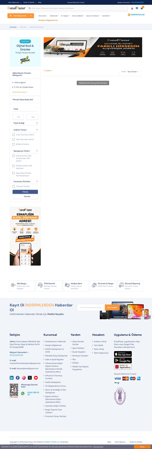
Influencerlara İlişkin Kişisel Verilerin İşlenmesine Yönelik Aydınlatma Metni (54, 367)
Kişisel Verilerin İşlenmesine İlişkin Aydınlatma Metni (53, 399)
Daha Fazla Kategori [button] (19, 92)
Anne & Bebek (77, 16)
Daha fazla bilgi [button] (98, 447)
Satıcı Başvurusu (13, 2)
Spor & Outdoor (92, 16)
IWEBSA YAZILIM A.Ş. (52, 442)
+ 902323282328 (137, 2)
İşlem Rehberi (78, 348)
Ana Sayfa (42, 16)
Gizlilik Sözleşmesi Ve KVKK (54, 350)
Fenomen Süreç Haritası (55, 416)
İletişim (75, 363)
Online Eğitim (20, 82)
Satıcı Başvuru (120, 442)
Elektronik (53, 16)
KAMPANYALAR (138, 14)
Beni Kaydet (112, 307)
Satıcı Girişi (99, 349)
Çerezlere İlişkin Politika (55, 406)
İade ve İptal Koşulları (54, 359)
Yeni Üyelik (98, 345)
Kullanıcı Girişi (100, 341)
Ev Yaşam (64, 16)
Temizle (27, 196)
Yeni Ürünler (132, 72)
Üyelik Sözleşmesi (53, 382)
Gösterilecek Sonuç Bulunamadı (93, 83)
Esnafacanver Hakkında (55, 341)
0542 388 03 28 (33, 393)
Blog (39, 2)
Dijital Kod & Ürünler (36, 27)
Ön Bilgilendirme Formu (55, 386)
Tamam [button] (142, 446)
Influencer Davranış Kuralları (53, 377)
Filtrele (25, 192)
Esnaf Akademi (78, 352)
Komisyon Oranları (80, 355)
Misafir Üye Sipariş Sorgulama (80, 368)
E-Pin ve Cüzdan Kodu (23, 87)
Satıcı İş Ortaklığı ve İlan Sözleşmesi (55, 391)
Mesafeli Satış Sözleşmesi (56, 355)
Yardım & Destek (28, 2)
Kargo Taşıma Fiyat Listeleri (53, 411)
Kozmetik (105, 16)
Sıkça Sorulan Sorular (78, 343)
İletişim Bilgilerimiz (53, 345)
